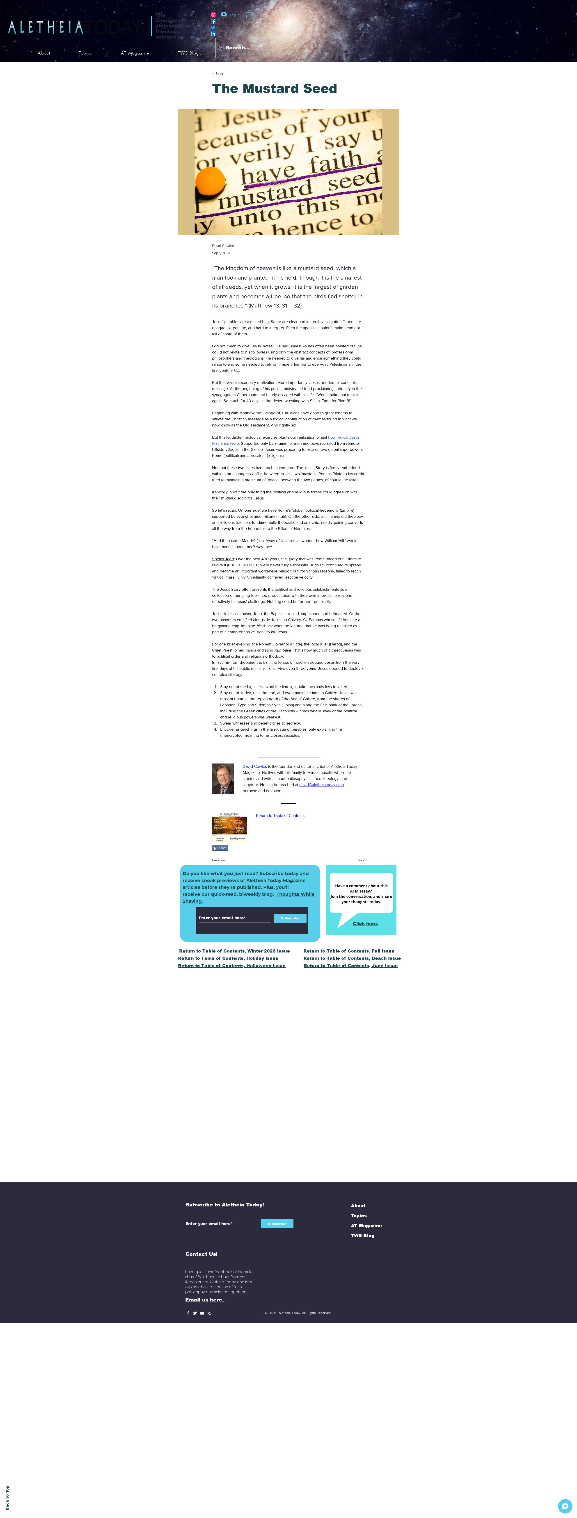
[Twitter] (213, 27)
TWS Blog (362, 1235)
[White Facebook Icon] (188, 1313)
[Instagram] (213, 14)
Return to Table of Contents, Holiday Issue (228, 958)
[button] (249, 14)
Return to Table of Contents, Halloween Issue (232, 965)
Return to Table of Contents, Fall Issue (348, 951)
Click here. (365, 923)
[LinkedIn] (213, 33)
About (358, 1205)
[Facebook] (213, 21)
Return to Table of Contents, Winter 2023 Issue (234, 951)
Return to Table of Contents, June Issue (351, 965)
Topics (359, 1215)
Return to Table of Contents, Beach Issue (352, 958)
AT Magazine (366, 1225)
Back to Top (7, 1498)
